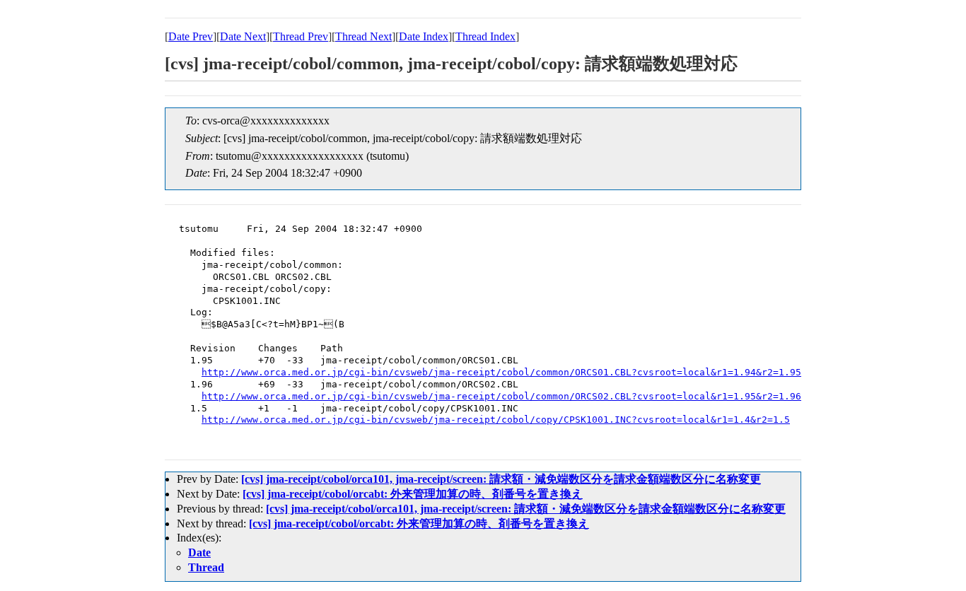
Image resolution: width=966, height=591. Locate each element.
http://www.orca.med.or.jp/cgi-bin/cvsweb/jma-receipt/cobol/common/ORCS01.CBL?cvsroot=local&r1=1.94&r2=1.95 (501, 372)
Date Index (423, 36)
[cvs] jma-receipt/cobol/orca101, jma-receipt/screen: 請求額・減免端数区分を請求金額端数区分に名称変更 (501, 479)
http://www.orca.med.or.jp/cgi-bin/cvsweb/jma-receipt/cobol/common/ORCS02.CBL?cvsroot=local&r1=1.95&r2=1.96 (501, 396)
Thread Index (485, 36)
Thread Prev (300, 36)
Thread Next (363, 36)
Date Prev (190, 36)
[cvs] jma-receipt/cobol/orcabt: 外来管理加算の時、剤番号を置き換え (413, 494)
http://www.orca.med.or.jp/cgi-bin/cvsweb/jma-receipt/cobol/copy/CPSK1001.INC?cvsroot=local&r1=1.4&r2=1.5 (496, 419)
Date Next (243, 36)
